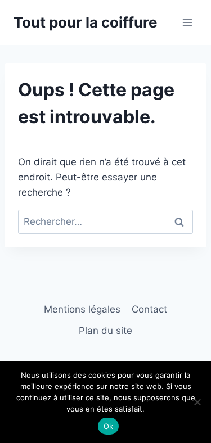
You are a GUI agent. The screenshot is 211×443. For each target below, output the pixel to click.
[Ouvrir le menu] (187, 22)
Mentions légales (82, 309)
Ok (109, 426)
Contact (149, 309)
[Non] (197, 402)
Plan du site (105, 330)
